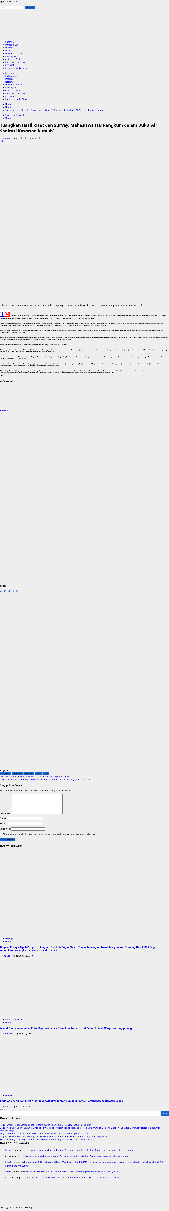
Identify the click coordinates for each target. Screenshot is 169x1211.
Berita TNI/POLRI (13, 1019)
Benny (8, 1150)
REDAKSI (9, 65)
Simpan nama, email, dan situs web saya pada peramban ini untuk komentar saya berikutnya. (49, 834)
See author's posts (9, 590)
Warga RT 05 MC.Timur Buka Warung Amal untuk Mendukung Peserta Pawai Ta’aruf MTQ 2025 (71, 1171)
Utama (8, 118)
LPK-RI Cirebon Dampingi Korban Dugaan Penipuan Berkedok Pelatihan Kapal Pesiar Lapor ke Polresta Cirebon (78, 1150)
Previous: (35, 776)
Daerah (9, 47)
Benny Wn (7, 1033)
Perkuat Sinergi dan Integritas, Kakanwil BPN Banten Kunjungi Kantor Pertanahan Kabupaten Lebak (61, 1100)
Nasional (9, 50)
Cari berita (30, 7)
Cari (2, 1109)
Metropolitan (11, 44)
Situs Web (5, 828)
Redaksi (6, 138)
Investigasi (10, 56)
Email (3, 823)
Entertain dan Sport (15, 62)
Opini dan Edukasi (14, 59)
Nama (4, 818)
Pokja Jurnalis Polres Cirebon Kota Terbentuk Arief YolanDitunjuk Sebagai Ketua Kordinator (45, 1124)
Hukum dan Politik (14, 53)
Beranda (9, 41)
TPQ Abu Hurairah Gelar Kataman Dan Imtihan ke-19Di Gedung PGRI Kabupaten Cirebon (44, 1133)
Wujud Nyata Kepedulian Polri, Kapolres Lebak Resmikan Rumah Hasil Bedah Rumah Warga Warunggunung (66, 1028)
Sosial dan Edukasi (14, 115)
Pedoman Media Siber (16, 68)
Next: (45, 779)
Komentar (6, 813)
